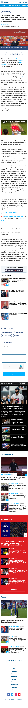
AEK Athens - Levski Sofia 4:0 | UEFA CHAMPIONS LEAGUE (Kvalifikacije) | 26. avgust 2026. (17, 582)
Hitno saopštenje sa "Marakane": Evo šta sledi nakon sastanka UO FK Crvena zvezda (17, 280)
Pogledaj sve (22, 383)
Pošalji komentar (14, 374)
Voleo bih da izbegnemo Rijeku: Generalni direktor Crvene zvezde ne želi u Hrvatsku (17, 487)
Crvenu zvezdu (13, 59)
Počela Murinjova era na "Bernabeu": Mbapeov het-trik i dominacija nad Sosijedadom (17, 640)
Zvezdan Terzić (19, 332)
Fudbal (11, 329)
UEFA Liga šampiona (7, 332)
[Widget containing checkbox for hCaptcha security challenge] (13, 366)
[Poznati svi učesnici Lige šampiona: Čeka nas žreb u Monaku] (14, 609)
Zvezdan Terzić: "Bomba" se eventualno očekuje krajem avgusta (16, 292)
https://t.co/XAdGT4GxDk (10, 213)
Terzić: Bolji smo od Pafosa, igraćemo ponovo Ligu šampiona (13, 479)
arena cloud (14, 671)
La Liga (11, 636)
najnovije (14, 666)
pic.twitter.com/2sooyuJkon (15, 216)
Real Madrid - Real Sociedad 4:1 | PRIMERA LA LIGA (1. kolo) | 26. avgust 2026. (18, 572)
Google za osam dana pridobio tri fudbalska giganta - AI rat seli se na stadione (18, 429)
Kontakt (14, 690)
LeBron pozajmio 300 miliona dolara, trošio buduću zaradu (12, 407)
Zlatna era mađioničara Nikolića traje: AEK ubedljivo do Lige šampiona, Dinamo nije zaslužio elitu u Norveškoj (17, 650)
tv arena (8, 699)
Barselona (20, 61)
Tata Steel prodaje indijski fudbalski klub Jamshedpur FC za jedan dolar (18, 437)
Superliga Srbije (13, 483)
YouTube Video (6, 520)
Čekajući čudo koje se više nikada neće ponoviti (18, 314)
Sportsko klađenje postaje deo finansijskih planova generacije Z (18, 445)
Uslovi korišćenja (14, 684)
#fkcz (5, 216)
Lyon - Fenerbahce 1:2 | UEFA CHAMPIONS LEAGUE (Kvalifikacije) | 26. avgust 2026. (17, 551)
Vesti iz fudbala (6, 11)
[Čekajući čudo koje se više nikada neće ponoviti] (4, 316)
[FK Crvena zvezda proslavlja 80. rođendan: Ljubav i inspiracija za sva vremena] (4, 497)
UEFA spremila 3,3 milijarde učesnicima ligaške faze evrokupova (16, 629)
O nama (14, 679)
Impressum (14, 674)
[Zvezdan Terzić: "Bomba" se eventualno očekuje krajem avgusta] (4, 293)
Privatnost (14, 682)
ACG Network (14, 676)
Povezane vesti (6, 276)
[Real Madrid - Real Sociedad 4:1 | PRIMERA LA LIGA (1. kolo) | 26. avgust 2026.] (4, 571)
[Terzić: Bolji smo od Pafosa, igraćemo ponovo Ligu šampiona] (14, 466)
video (14, 668)
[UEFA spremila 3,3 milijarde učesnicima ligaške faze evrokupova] (4, 629)
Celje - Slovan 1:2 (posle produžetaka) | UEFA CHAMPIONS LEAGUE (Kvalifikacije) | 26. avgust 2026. (13, 543)
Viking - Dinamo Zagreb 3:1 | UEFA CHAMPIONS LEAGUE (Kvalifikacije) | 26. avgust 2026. (17, 562)
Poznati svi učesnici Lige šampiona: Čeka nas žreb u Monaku (12, 621)
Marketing (14, 687)
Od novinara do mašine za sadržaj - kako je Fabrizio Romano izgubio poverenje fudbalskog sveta (17, 422)
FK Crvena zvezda (6, 335)
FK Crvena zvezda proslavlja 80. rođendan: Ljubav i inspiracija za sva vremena (18, 497)
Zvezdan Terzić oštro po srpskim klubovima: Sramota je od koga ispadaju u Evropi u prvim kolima (18, 303)
